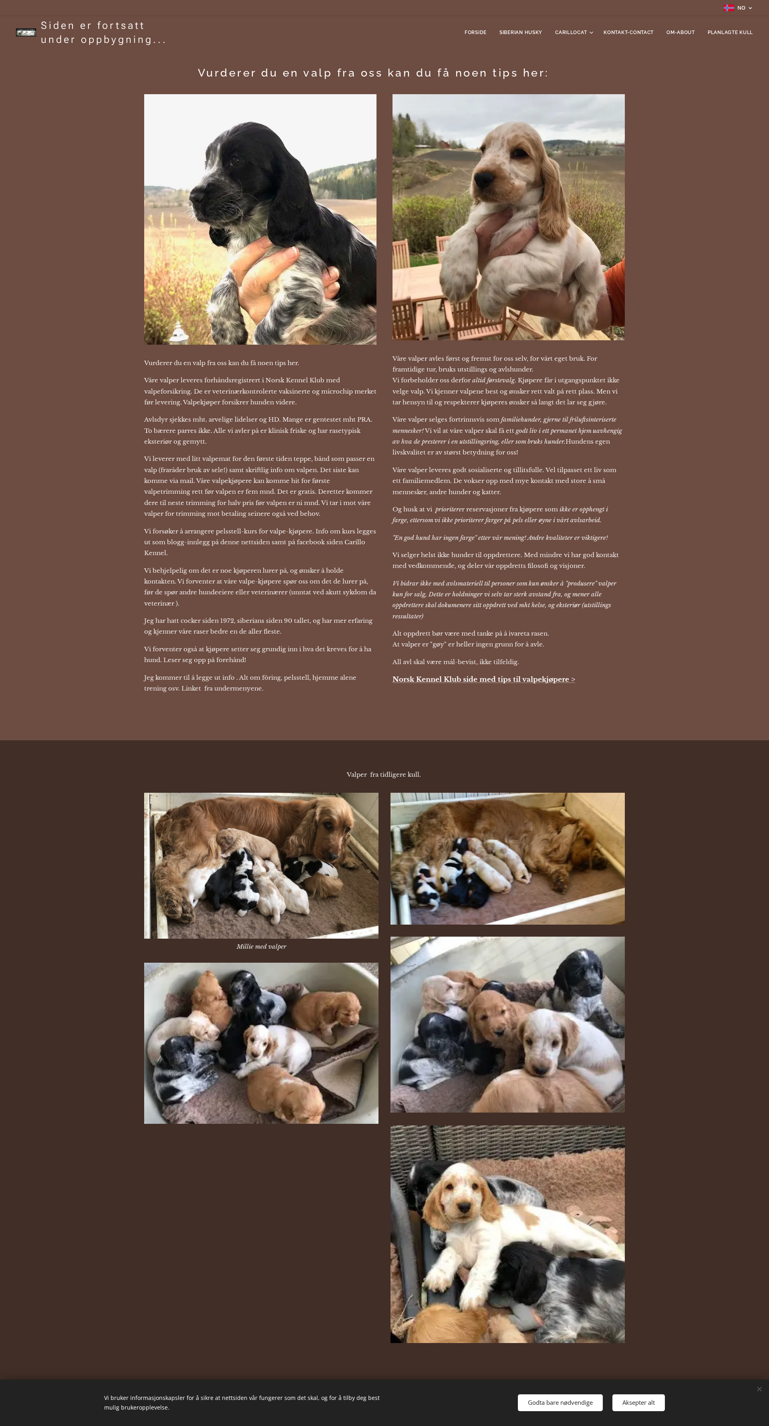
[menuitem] (478, 32)
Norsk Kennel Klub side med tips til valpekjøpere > (484, 679)
